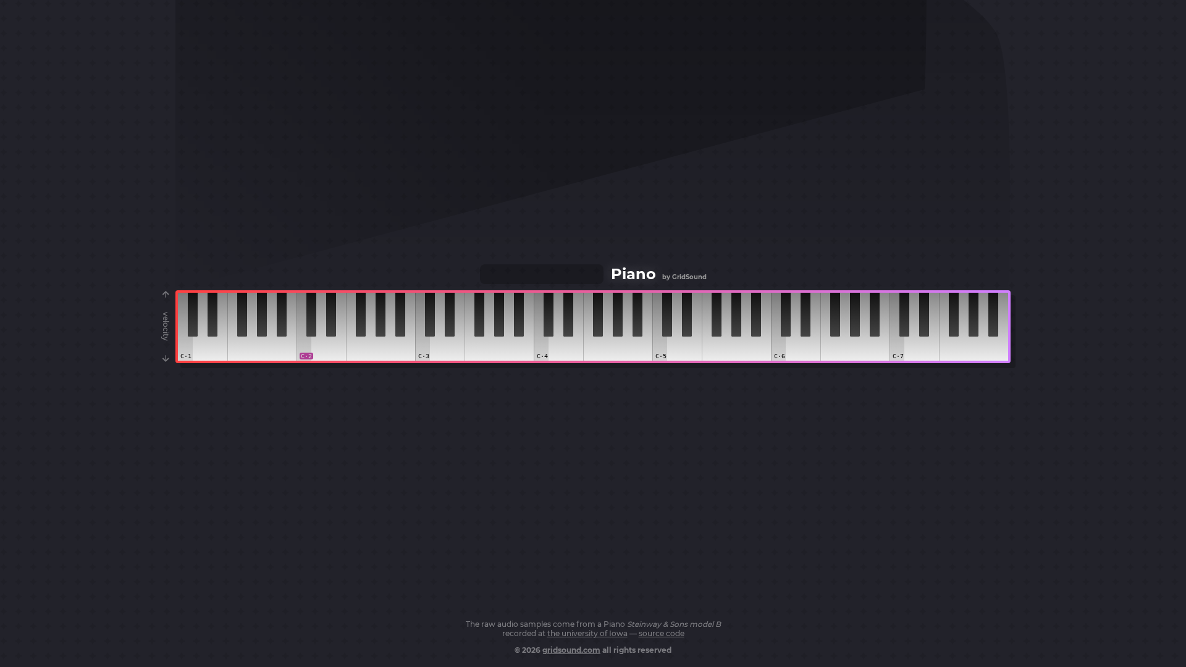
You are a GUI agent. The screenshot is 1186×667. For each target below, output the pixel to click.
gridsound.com (571, 650)
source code (661, 633)
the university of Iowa (587, 633)
